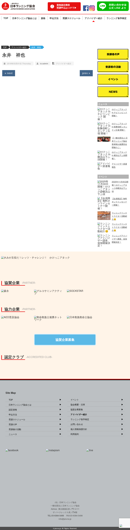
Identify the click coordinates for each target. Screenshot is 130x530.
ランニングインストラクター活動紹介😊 (119, 215)
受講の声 (13, 424)
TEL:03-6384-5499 (56, 515)
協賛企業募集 (77, 409)
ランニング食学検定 (117, 18)
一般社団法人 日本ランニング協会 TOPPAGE (18, 6)
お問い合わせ (77, 424)
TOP (5, 18)
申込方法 (54, 18)
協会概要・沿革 (78, 404)
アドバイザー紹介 (93, 18)
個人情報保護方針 (79, 429)
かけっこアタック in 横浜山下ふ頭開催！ (119, 155)
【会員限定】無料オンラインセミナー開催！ (119, 201)
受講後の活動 (15, 429)
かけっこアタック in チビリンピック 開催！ (119, 112)
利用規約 (75, 433)
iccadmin (44, 63)
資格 (43, 18)
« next (9, 73)
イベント (75, 399)
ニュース (13, 434)
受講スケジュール (71, 18)
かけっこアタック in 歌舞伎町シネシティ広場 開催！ (119, 126)
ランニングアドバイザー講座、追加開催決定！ (119, 238)
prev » (86, 73)
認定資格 (13, 409)
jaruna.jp (58, 528)
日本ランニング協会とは (24, 18)
